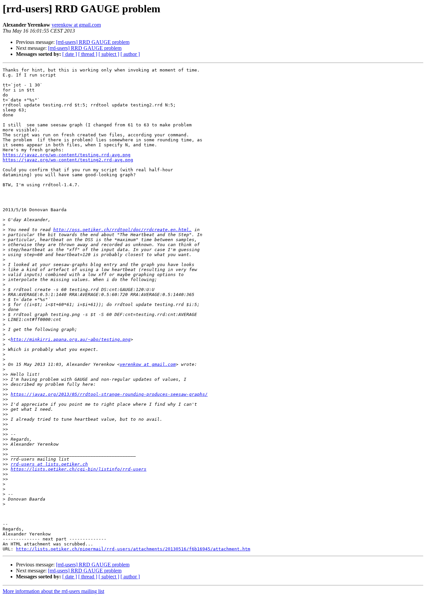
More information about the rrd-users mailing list (53, 591)
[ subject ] (109, 54)
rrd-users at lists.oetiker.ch (49, 464)
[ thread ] (87, 54)
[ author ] (130, 54)
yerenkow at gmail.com (76, 25)
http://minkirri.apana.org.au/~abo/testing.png (70, 339)
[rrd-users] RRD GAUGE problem (92, 42)
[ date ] (69, 54)
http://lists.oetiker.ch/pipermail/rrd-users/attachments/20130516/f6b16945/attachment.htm (133, 548)
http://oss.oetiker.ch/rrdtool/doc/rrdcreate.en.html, (122, 229)
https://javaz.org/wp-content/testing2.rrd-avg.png (68, 159)
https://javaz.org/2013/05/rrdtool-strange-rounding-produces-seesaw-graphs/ (109, 394)
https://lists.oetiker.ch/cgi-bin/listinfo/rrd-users (78, 469)
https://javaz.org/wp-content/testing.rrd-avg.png (66, 154)
